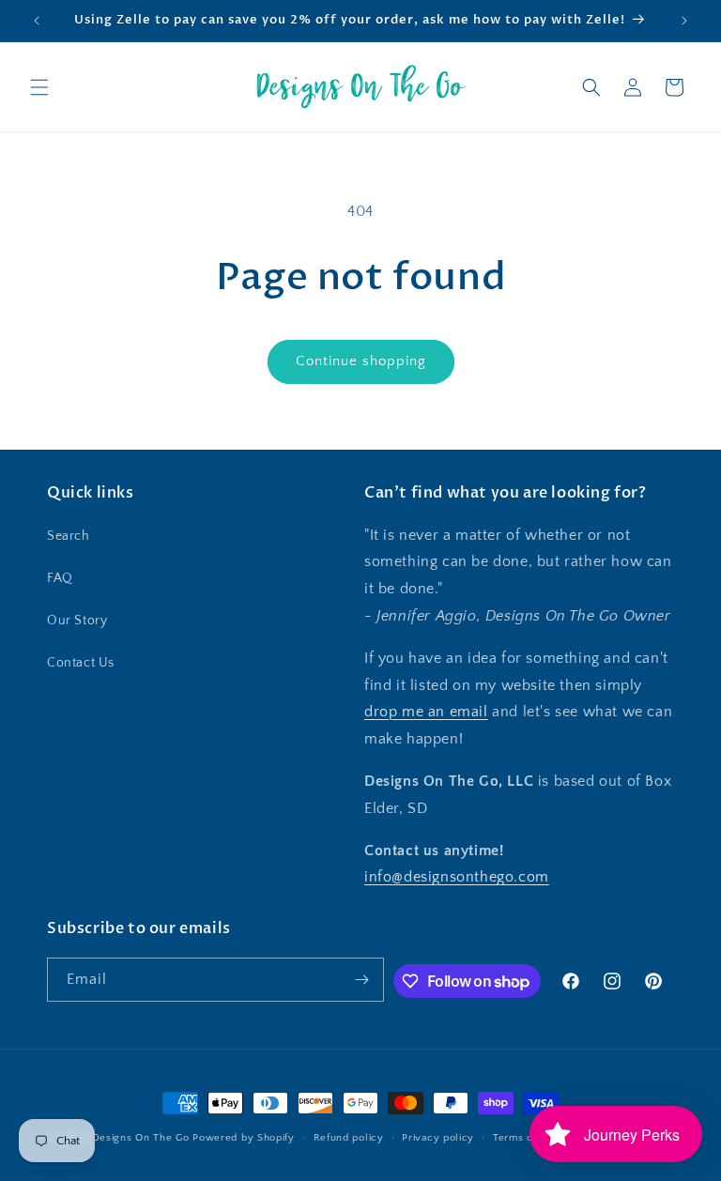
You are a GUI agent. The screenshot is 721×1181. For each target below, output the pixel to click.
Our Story (77, 620)
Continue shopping (361, 361)
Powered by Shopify (243, 1137)
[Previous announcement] (36, 20)
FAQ (60, 578)
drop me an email (426, 711)
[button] (39, 87)
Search (68, 536)
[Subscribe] (362, 980)
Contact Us (81, 662)
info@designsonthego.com (456, 876)
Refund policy (349, 1137)
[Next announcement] (684, 20)
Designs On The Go (141, 1137)
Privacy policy (438, 1137)
